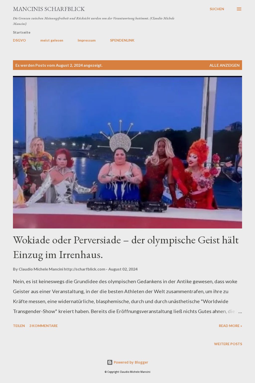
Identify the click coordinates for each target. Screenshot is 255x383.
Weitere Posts (228, 344)
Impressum (87, 40)
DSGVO (19, 40)
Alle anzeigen (224, 65)
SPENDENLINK (122, 40)
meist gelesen (51, 40)
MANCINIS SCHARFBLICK (49, 9)
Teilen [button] (19, 326)
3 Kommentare (43, 326)
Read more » (230, 326)
